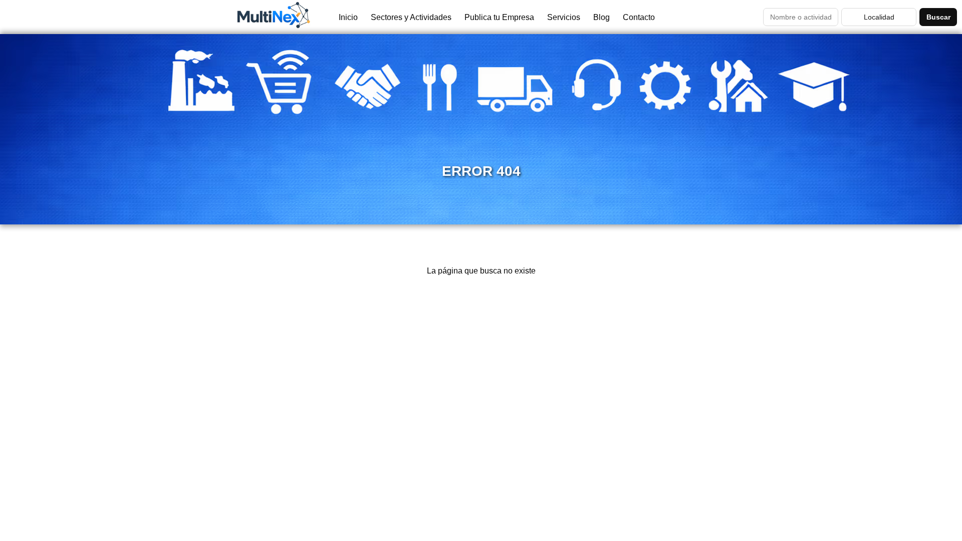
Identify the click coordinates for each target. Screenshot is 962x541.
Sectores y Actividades (411, 17)
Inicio (348, 17)
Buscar (938, 17)
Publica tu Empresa (499, 17)
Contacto (639, 17)
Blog (601, 17)
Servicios (563, 17)
